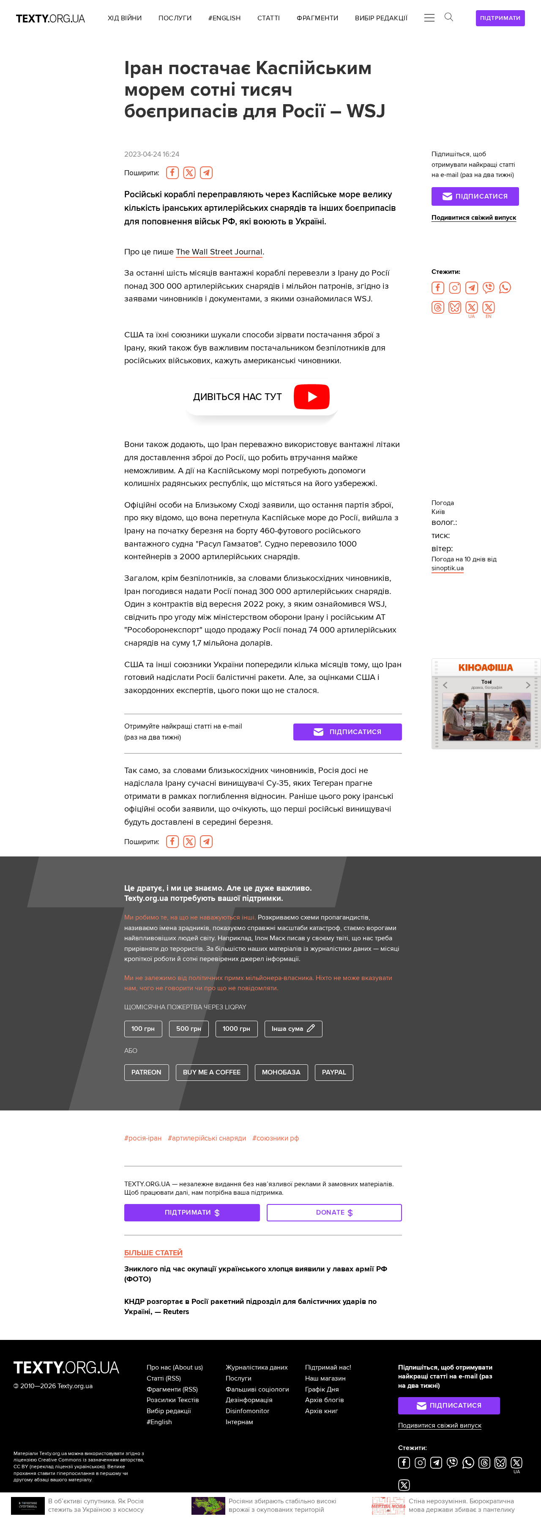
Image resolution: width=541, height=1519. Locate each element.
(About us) (188, 1367)
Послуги (238, 1378)
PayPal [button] (334, 1072)
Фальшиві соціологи (257, 1389)
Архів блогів (324, 1400)
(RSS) (173, 1378)
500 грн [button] (188, 1029)
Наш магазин (325, 1378)
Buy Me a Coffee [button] (211, 1072)
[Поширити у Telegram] (206, 172)
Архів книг (321, 1411)
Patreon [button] (146, 1072)
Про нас (159, 1367)
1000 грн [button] (236, 1029)
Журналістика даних (257, 1367)
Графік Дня (322, 1389)
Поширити (141, 172)
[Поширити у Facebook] (172, 172)
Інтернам (239, 1422)
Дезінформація (249, 1400)
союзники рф (278, 1138)
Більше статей (153, 1252)
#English (159, 1422)
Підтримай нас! (328, 1367)
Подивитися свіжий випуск (474, 217)
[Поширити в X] (189, 172)
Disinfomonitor (247, 1411)
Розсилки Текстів (173, 1400)
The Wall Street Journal (219, 251)
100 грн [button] (143, 1029)
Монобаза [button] (281, 1072)
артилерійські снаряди (209, 1138)
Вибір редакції (169, 1411)
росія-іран (144, 1138)
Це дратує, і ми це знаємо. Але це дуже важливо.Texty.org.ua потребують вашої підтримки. (218, 893)
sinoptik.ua (448, 568)
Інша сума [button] (287, 1029)
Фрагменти (164, 1389)
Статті (155, 1378)
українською (89, 1467)
